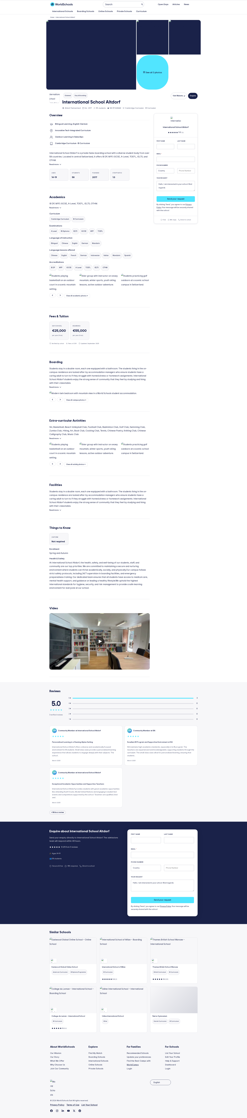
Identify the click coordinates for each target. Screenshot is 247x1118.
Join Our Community (59, 1069)
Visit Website (178, 96)
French (73, 255)
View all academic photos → (77, 296)
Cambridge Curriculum (60, 219)
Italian (106, 255)
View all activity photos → (76, 464)
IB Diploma (65, 231)
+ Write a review (57, 812)
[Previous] (52, 295)
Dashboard (170, 1065)
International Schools (62, 11)
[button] (91, 55)
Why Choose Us (57, 1065)
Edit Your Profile (172, 1057)
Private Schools (124, 11)
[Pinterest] (79, 1110)
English (74, 243)
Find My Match (95, 1053)
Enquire (193, 96)
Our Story (54, 1057)
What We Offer (57, 1061)
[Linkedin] (62, 1110)
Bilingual (54, 243)
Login (129, 1069)
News (186, 4)
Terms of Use (73, 1105)
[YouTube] (68, 1110)
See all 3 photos (153, 72)
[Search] (142, 4)
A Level (54, 231)
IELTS (75, 231)
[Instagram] (57, 1110)
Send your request (175, 199)
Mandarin (96, 243)
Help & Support (172, 1061)
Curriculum (141, 11)
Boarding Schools (85, 11)
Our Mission (55, 1053)
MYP (92, 231)
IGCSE (83, 231)
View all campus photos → (76, 400)
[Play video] (99, 641)
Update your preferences (139, 1057)
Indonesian (95, 255)
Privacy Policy (165, 906)
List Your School (172, 1053)
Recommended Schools (138, 1053)
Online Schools (105, 11)
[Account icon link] (195, 4)
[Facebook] (51, 1110)
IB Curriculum (78, 219)
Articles (176, 4)
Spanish (127, 255)
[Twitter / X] (74, 1110)
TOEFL (100, 231)
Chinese (65, 243)
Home (52, 17)
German (85, 243)
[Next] (60, 295)
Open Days (163, 4)
